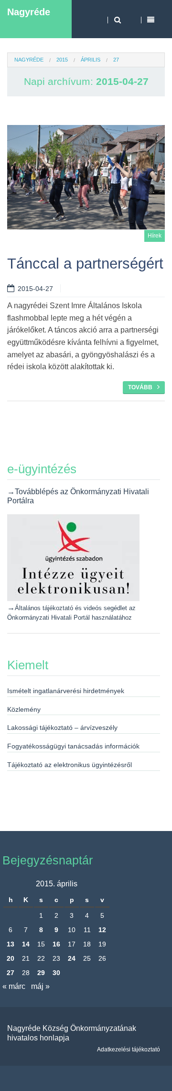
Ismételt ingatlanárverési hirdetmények (65, 691)
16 (56, 944)
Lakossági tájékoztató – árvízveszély (62, 727)
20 (10, 958)
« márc (13, 986)
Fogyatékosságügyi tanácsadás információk (73, 746)
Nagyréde (28, 12)
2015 (62, 59)
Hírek (154, 235)
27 (10, 973)
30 (56, 973)
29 (41, 973)
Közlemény (24, 709)
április (90, 59)
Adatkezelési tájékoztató (128, 1049)
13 (10, 944)
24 (71, 958)
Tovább (140, 387)
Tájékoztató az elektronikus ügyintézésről (69, 765)
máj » (40, 986)
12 (102, 930)
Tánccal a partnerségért (85, 263)
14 (26, 944)
